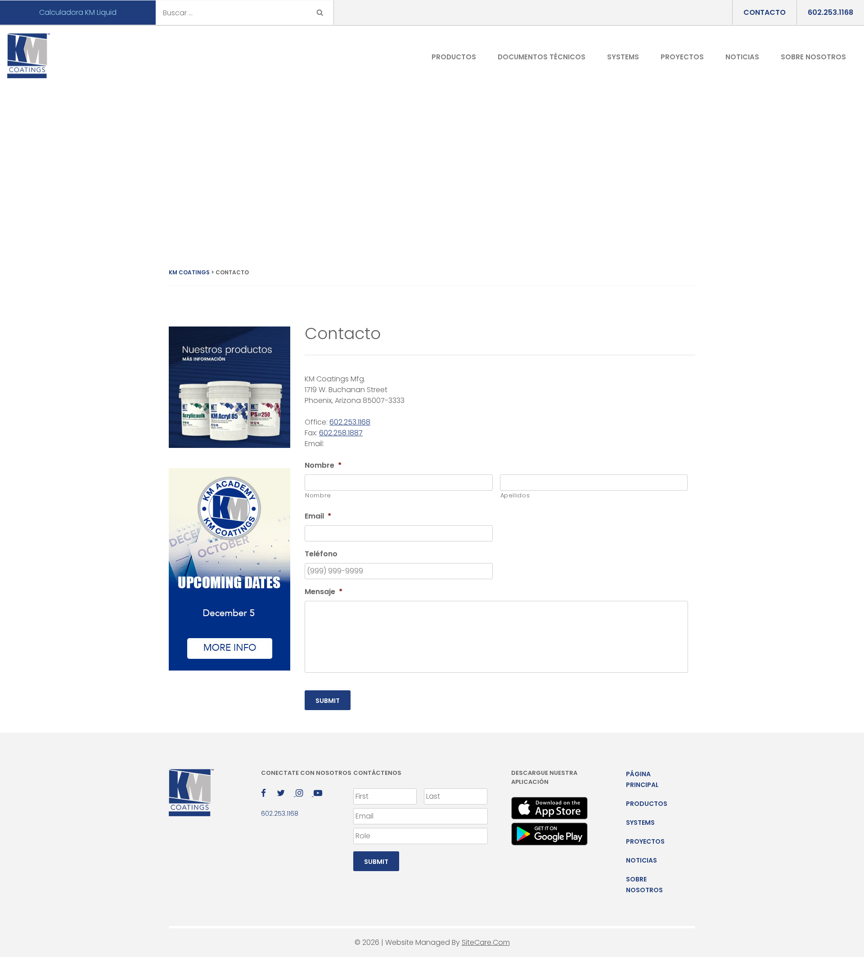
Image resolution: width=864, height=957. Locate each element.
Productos (454, 57)
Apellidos (515, 495)
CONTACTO (764, 12)
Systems (623, 57)
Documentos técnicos (541, 57)
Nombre (318, 495)
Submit (327, 700)
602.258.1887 (341, 433)
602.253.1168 (830, 12)
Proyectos (682, 57)
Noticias (742, 57)
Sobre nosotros (813, 57)
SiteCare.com (486, 942)
